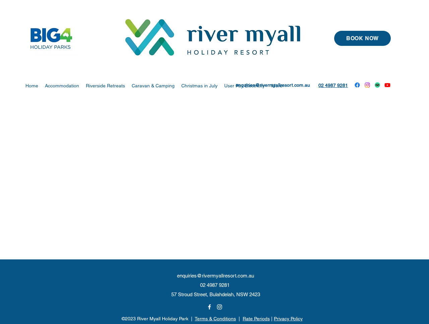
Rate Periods (256, 318)
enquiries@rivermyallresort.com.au (273, 85)
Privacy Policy (288, 318)
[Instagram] (367, 85)
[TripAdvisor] (377, 85)
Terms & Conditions (215, 318)
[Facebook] (357, 85)
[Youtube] (387, 85)
